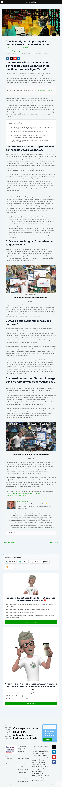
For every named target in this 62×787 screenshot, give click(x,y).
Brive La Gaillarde (42, 751)
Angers (40, 767)
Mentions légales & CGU (23, 765)
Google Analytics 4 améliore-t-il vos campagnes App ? (31, 297)
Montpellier (38, 769)
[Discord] (14, 533)
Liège (40, 780)
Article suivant (54, 542)
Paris (33, 753)
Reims (34, 776)
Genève (46, 776)
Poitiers (40, 760)
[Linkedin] (7, 533)
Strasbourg (35, 773)
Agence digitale (23, 781)
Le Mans (45, 767)
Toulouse (41, 753)
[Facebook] (54, 762)
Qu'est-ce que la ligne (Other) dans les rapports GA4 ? (29, 135)
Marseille (34, 771)
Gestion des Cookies (22, 773)
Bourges (39, 764)
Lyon (37, 753)
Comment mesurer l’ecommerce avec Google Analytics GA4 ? (31, 454)
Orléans (34, 764)
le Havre (40, 771)
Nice (33, 769)
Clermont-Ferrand (42, 758)
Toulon (41, 773)
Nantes (34, 755)
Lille (44, 769)
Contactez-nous (31, 622)
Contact (20, 756)
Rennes (45, 764)
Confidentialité (23, 769)
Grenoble (34, 767)
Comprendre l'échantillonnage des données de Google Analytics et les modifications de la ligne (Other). (31, 128)
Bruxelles (35, 780)
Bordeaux (40, 755)
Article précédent (8, 542)
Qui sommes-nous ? (24, 760)
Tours (43, 762)
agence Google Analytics (44, 90)
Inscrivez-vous (31, 703)
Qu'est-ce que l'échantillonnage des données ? (27, 137)
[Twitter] (12, 533)
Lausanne (35, 778)
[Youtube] (9, 533)
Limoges (34, 760)
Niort (39, 762)
